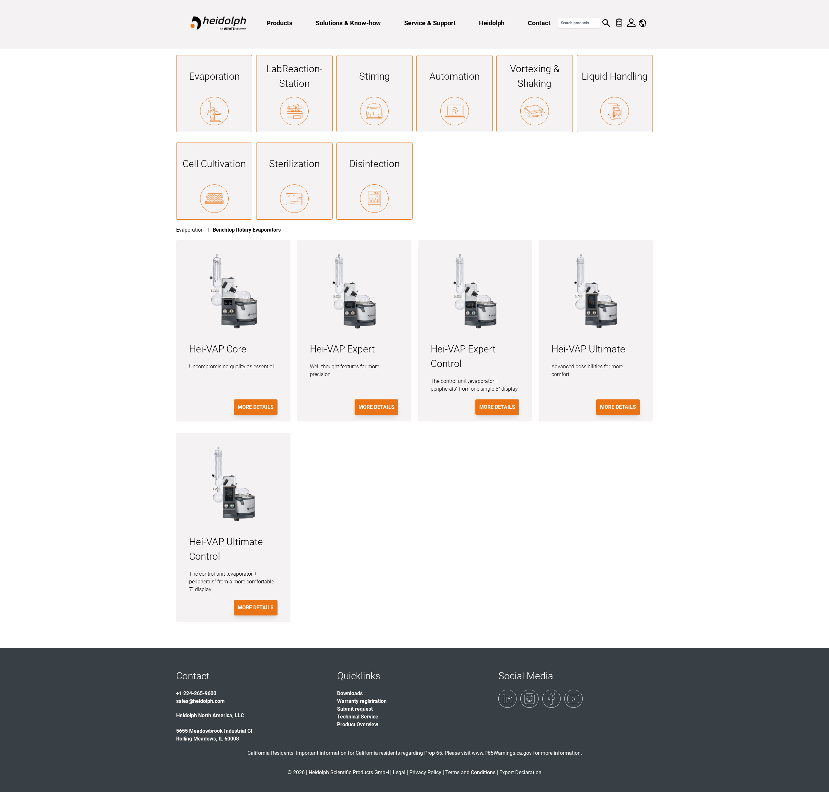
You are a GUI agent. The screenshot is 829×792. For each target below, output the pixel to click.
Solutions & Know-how (348, 23)
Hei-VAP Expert (342, 349)
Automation (454, 76)
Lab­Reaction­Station (294, 76)
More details (256, 407)
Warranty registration (362, 701)
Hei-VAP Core (217, 349)
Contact (539, 23)
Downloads (350, 693)
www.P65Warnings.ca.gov (502, 753)
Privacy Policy (425, 772)
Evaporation (214, 76)
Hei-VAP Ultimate (588, 349)
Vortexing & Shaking (534, 76)
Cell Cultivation (214, 163)
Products (279, 23)
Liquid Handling (615, 76)
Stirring (374, 76)
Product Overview (357, 724)
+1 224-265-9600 (196, 693)
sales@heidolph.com (200, 701)
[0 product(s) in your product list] (618, 23)
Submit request (355, 709)
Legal (399, 772)
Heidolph (492, 23)
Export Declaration (520, 772)
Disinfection (374, 163)
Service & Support (430, 23)
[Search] (606, 23)
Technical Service (357, 717)
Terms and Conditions (470, 772)
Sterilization (294, 163)
